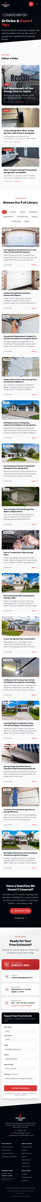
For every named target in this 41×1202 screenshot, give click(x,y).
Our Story (24, 1174)
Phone (6, 1055)
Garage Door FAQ (27, 1177)
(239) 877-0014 (21, 1130)
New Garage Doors (7, 1147)
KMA (28, 1196)
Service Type (8, 1064)
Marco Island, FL (26, 1160)
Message (11, 1074)
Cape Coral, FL (26, 1166)
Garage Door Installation (9, 1156)
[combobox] (20, 1068)
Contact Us (19, 918)
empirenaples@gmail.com (21, 1133)
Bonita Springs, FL (27, 1153)
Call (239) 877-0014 (22, 911)
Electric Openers (6, 1150)
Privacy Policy (20, 1193)
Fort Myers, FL (25, 1163)
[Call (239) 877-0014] (31, 4)
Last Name (8, 1036)
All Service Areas (27, 1147)
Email (6, 1045)
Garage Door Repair (8, 1153)
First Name (8, 1027)
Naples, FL (24, 1150)
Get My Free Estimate (20, 1088)
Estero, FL (24, 1156)
